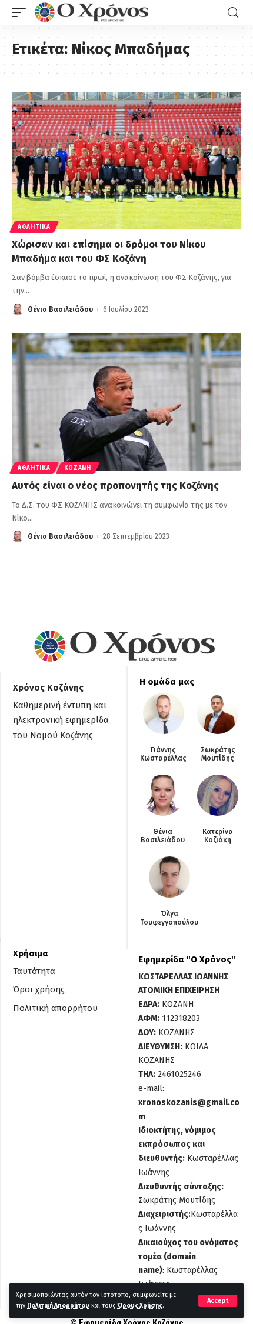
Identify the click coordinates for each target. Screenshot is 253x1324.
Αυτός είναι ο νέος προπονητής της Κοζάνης (115, 485)
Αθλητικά (34, 227)
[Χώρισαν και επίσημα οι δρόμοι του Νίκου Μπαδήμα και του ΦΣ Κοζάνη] (126, 160)
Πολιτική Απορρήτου (58, 1305)
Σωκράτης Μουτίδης (218, 754)
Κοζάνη (77, 468)
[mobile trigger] (22, 12)
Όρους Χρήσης (139, 1305)
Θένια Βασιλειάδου (60, 309)
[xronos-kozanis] (93, 12)
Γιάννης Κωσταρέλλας (163, 754)
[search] (233, 13)
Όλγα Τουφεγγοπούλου (169, 917)
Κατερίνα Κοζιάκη (217, 836)
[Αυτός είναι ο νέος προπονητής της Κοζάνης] (126, 402)
